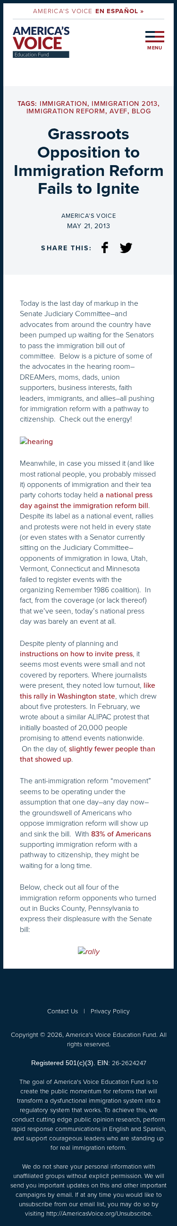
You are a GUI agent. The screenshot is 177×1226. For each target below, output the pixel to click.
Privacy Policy (110, 1011)
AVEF (118, 111)
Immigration (63, 104)
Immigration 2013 (125, 104)
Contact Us (62, 1011)
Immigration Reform (65, 111)
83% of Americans (121, 834)
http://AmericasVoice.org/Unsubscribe (98, 1213)
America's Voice (88, 11)
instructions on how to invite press (76, 654)
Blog (141, 111)
